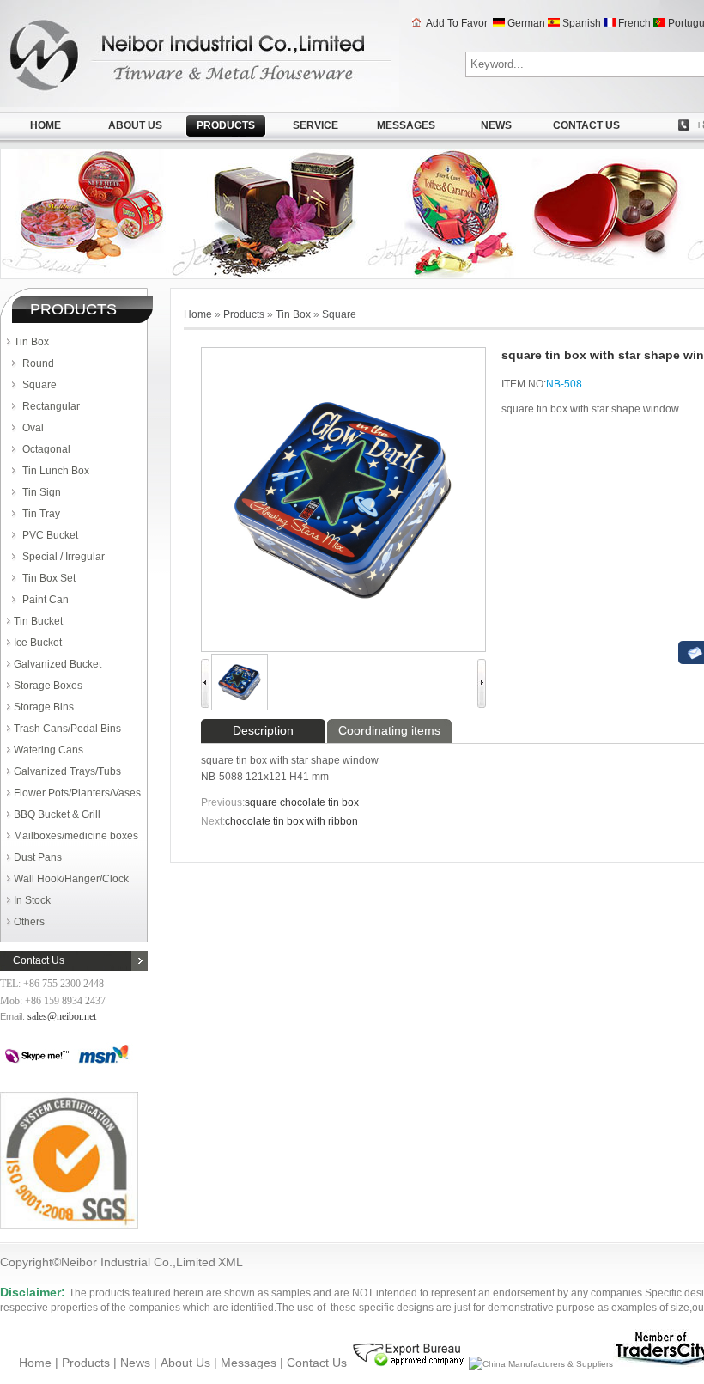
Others (29, 922)
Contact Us (586, 125)
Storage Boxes (48, 686)
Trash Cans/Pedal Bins (67, 728)
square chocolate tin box (302, 802)
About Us (135, 125)
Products (226, 125)
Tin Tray (41, 514)
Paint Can (45, 600)
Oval (33, 428)
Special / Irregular (63, 557)
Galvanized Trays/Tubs (67, 771)
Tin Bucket (38, 621)
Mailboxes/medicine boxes (76, 836)
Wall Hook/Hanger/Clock (71, 879)
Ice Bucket (38, 643)
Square (39, 385)
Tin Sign (41, 492)
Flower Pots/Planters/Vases (77, 793)
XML (230, 1262)
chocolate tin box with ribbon (291, 821)
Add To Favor (455, 23)
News (496, 125)
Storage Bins (44, 707)
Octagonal (46, 449)
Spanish (581, 23)
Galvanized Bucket (57, 664)
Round (38, 363)
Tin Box (31, 342)
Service (315, 125)
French (634, 23)
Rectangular (51, 406)
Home (45, 125)
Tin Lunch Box (55, 471)
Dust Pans (38, 857)
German (526, 23)
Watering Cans (48, 750)
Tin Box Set (49, 578)
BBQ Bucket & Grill (57, 814)
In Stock (32, 900)
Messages (406, 125)
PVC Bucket (50, 535)
